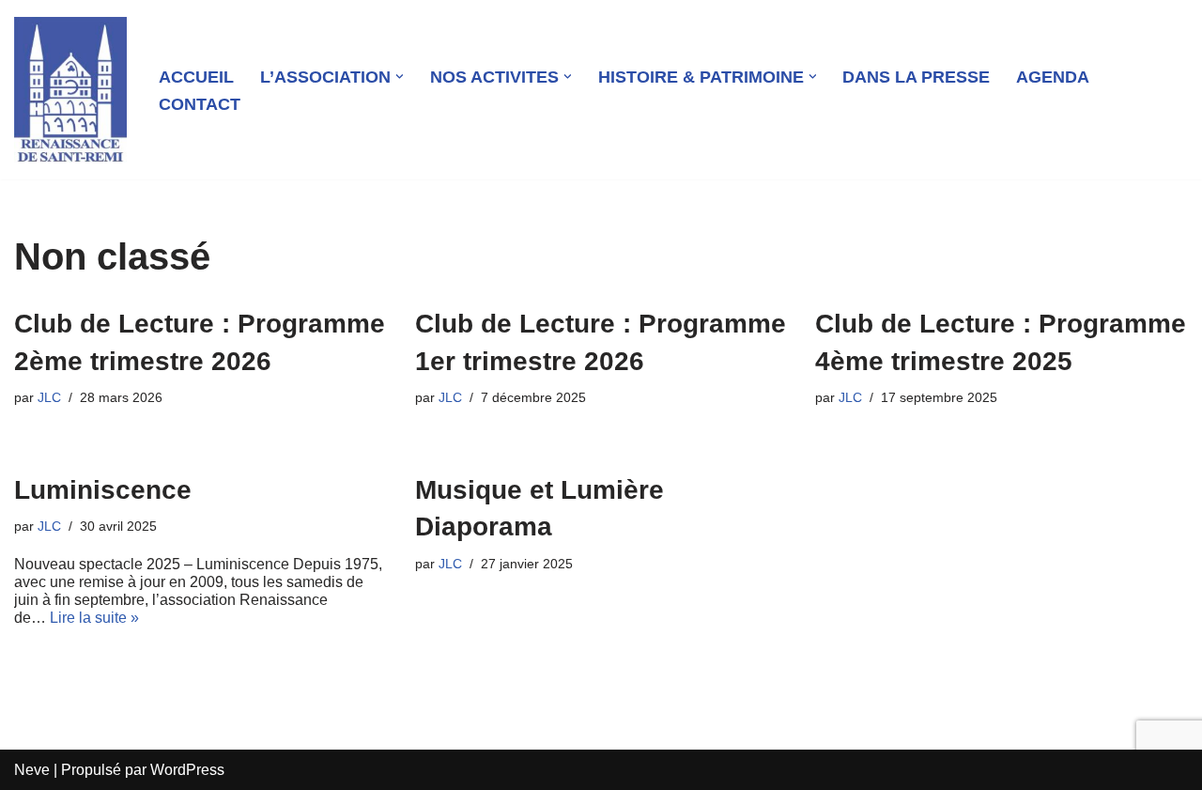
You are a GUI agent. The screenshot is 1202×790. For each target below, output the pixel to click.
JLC (49, 397)
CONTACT (199, 104)
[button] (399, 76)
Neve (32, 770)
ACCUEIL (196, 77)
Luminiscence (103, 489)
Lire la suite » (94, 618)
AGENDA (1052, 77)
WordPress (187, 770)
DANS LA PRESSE (916, 77)
